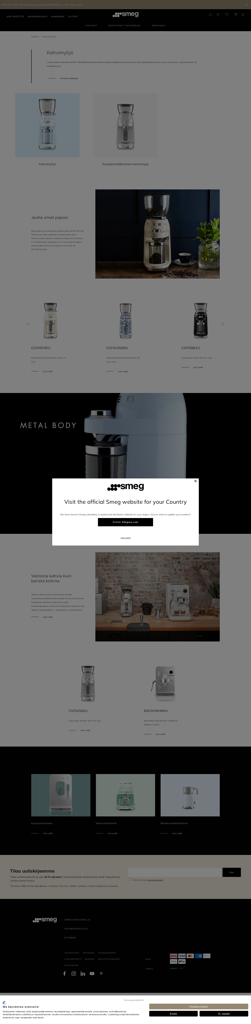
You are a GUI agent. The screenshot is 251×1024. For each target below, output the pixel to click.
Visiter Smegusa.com (125, 522)
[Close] (195, 481)
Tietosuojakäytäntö (133, 1000)
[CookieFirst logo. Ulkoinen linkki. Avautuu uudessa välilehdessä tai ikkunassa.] (4, 1002)
